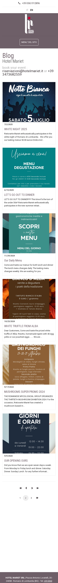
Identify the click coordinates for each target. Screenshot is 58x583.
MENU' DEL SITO (29, 42)
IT (27, 10)
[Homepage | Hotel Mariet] (29, 23)
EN (31, 10)
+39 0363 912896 (31, 3)
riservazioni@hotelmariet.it (22, 71)
